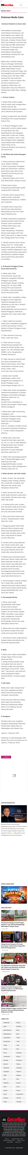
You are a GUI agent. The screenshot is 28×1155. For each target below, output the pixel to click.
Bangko (18, 1022)
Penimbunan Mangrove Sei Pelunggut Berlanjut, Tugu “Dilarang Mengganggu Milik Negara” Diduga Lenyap (13, 924)
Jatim (17, 1045)
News (4, 918)
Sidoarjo (18, 1082)
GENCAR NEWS (19, 1147)
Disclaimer (10, 1142)
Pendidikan (6, 1071)
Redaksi (7, 1138)
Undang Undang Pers (9, 1140)
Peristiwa (18, 1071)
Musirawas (19, 1060)
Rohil (17, 1079)
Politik (5, 1075)
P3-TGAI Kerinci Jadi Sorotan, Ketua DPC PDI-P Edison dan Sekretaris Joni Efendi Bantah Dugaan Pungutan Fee (13, 967)
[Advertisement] (14, 866)
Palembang (6, 1067)
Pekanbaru (19, 1067)
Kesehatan (19, 1052)
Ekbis (17, 1034)
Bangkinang (6, 1022)
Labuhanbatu (7, 1056)
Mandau (18, 1056)
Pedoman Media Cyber (17, 1138)
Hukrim (18, 1037)
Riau (4, 1004)
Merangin (6, 1060)
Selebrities (6, 1082)
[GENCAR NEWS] (7, 5)
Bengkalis (18, 1026)
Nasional (6, 1064)
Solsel (5, 1086)
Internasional (7, 1041)
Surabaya (6, 1098)
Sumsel (18, 1090)
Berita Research (7, 1030)
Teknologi (18, 1101)
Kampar (5, 1049)
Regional (18, 1075)
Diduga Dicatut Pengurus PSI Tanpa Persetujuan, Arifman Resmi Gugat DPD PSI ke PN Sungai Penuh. (13, 946)
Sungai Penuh (6, 940)
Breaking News (7, 1034)
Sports (18, 1086)
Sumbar (5, 1090)
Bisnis (17, 1030)
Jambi (17, 1041)
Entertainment (7, 1037)
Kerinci (5, 1052)
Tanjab (5, 1101)
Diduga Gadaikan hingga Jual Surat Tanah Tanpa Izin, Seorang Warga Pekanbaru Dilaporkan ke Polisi (14, 1010)
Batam (5, 1026)
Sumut (5, 1094)
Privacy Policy (21, 1140)
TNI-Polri (18, 1098)
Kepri (17, 1049)
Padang (18, 1064)
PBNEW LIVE (18, 1142)
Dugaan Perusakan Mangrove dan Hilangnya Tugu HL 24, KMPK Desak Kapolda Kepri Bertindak (12, 988)
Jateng (5, 1045)
